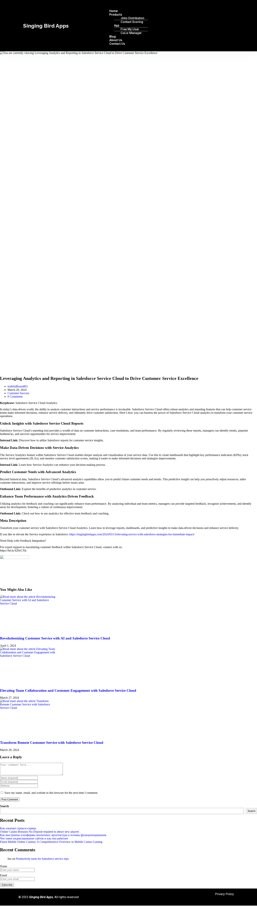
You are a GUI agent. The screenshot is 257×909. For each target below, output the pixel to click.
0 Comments (15, 396)
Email (3, 875)
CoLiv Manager (131, 33)
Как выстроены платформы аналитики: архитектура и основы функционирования (53, 835)
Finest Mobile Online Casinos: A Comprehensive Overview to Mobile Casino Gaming (51, 841)
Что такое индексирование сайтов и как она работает (34, 838)
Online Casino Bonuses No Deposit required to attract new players (39, 831)
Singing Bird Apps (46, 26)
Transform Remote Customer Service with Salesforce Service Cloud (51, 743)
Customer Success (18, 393)
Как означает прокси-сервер (18, 828)
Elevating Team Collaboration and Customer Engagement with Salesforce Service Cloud (68, 690)
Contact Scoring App (128, 23)
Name (3, 866)
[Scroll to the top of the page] (1, 907)
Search (4, 806)
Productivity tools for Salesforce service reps (42, 858)
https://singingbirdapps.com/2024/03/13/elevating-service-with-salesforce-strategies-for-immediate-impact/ (131, 534)
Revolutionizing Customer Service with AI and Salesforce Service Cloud (55, 638)
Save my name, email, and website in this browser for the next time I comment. (51, 792)
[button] (166, 4)
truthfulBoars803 (18, 386)
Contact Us (117, 43)
